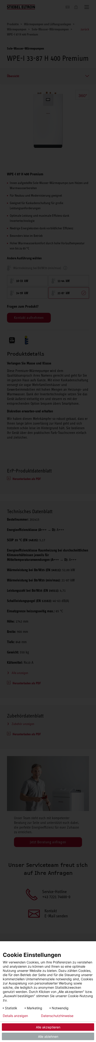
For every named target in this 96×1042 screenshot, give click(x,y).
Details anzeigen (15, 1016)
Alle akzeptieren (48, 1027)
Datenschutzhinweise (57, 1016)
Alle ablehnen (48, 1036)
